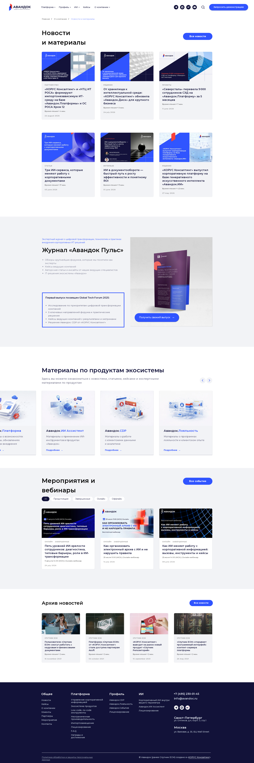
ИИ (76, 7)
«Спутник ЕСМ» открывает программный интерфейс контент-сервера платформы (192, 646)
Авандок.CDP (116, 700)
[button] (203, 7)
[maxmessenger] (182, 7)
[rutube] (188, 7)
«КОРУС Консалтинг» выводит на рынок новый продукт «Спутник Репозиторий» (147, 646)
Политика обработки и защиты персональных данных (67, 758)
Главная (46, 19)
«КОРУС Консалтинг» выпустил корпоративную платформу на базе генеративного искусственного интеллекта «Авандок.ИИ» (185, 177)
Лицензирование (81, 727)
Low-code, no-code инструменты (81, 711)
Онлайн (101, 499)
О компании (101, 7)
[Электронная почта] (194, 7)
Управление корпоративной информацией (87, 701)
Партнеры (47, 716)
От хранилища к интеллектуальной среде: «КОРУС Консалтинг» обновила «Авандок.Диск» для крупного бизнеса (126, 96)
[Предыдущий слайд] (203, 380)
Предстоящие (61, 499)
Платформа (47, 7)
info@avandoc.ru (185, 698)
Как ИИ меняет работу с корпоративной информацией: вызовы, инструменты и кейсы (185, 549)
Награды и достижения (78, 736)
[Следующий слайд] (209, 380)
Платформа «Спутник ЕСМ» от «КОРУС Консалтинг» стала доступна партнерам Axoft (104, 646)
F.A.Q (73, 731)
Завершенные (82, 499)
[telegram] (176, 7)
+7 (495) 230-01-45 (186, 693)
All (45, 499)
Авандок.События (119, 708)
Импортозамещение (82, 723)
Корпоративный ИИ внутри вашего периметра (154, 701)
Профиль (64, 7)
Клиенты (46, 712)
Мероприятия (49, 720)
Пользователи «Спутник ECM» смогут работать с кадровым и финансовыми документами (60, 646)
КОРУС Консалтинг (199, 757)
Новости (46, 700)
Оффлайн (117, 499)
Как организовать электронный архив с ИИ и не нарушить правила (125, 549)
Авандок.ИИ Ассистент (151, 706)
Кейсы (86, 7)
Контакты (46, 724)
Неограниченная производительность (83, 717)
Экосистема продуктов (84, 706)
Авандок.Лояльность (121, 704)
